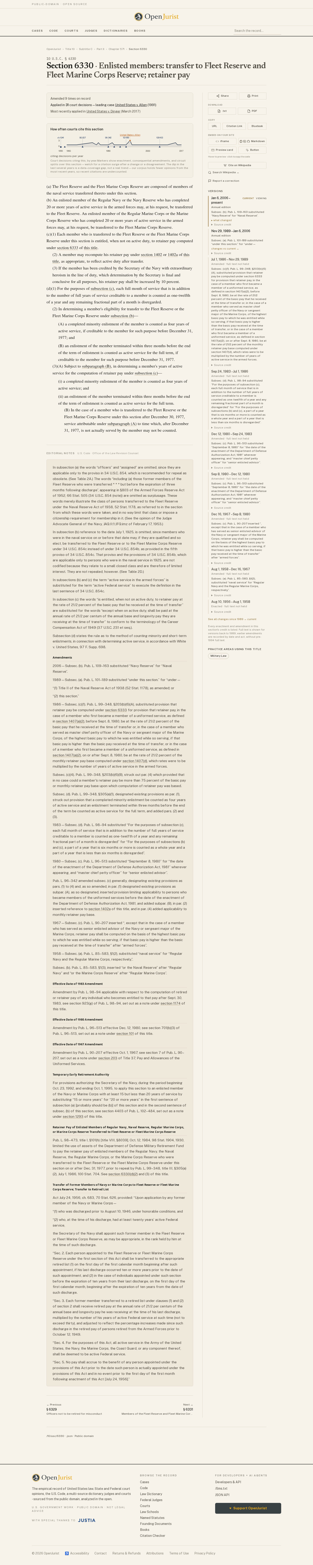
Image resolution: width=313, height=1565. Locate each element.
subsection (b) (122, 315)
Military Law (218, 655)
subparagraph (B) (96, 366)
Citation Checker (152, 1536)
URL (214, 126)
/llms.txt (221, 1488)
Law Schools (149, 1512)
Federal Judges (151, 1500)
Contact (100, 1553)
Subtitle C (85, 49)
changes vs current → (225, 248)
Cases (37, 30)
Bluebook (257, 126)
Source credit (222, 224)
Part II (100, 49)
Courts (71, 30)
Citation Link (234, 126)
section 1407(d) (135, 761)
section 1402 (151, 254)
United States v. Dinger (103, 111)
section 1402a (99, 909)
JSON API (222, 1495)
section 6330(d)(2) (123, 1174)
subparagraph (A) (122, 423)
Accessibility (77, 1553)
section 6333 (67, 247)
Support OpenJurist (248, 1508)
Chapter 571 (116, 49)
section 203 (107, 1058)
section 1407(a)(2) (70, 721)
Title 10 (70, 49)
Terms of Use (179, 1553)
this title (90, 247)
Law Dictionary (151, 1494)
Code (53, 30)
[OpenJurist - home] (156, 16)
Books (140, 30)
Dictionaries (116, 30)
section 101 (125, 1033)
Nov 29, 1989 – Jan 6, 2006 (230, 231)
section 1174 (171, 1003)
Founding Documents (156, 1524)
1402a (173, 254)
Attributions (155, 1553)
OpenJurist (54, 49)
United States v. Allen (131, 105)
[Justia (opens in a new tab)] (87, 1520)
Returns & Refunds (126, 1553)
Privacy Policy (204, 1553)
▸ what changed (221, 220)
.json (69, 1436)
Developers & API (228, 1482)
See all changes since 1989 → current (232, 619)
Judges (91, 30)
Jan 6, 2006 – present (220, 200)
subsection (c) (102, 288)
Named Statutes (152, 1518)
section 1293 (73, 1116)
